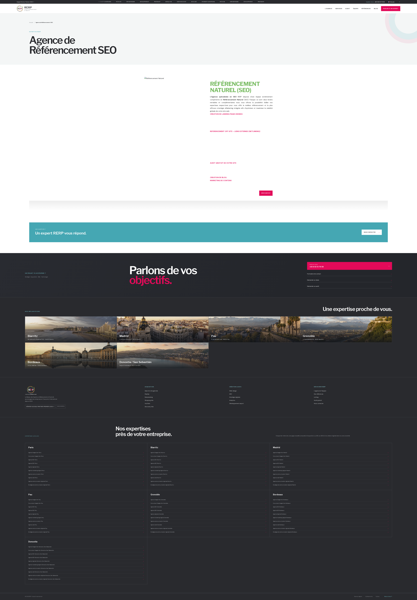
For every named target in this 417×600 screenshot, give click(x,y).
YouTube (147, 403)
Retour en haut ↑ (388, 596)
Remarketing (149, 397)
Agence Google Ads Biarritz (208, 452)
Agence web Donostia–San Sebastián (86, 572)
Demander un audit (349, 286)
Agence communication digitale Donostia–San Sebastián (86, 575)
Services (338, 8)
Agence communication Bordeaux (331, 521)
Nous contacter (372, 232)
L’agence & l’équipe (320, 391)
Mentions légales (358, 596)
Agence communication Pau (86, 521)
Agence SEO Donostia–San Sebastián (86, 557)
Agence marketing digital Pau (86, 517)
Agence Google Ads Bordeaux (331, 499)
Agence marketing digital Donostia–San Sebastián (86, 564)
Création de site (165, 1)
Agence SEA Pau (86, 507)
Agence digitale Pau (86, 514)
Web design (233, 391)
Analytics (232, 400)
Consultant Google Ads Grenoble (208, 503)
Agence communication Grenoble (208, 521)
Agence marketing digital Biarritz (208, 470)
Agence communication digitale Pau (86, 528)
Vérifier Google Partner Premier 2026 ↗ (40, 406)
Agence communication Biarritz (208, 474)
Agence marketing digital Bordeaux (331, 517)
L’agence (328, 8)
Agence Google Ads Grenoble (208, 499)
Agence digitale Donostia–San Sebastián (86, 561)
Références (366, 8)
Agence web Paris (86, 477)
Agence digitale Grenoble (208, 514)
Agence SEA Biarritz (208, 459)
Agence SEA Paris (86, 459)
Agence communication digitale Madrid (331, 481)
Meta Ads (102, 1)
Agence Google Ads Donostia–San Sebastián (86, 546)
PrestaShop (140, 1)
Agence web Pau (86, 525)
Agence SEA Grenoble (208, 507)
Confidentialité (368, 596)
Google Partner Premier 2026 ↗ (25, 2)
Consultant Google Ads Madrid (331, 456)
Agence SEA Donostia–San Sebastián (86, 554)
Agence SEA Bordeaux (331, 507)
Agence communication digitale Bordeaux (331, 528)
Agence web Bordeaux (331, 525)
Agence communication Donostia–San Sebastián (86, 568)
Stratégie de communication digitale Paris (86, 485)
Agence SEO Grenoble (208, 510)
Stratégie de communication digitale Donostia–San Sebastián (86, 579)
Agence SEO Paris (86, 463)
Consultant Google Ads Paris (86, 456)
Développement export (236, 403)
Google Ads (152, 1)
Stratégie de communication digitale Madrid (331, 485)
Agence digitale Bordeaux (331, 514)
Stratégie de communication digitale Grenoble (208, 532)
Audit (347, 8)
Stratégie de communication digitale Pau (86, 532)
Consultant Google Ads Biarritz (208, 456)
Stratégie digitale (234, 397)
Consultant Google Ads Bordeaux (331, 503)
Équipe (355, 8)
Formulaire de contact (349, 274)
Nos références (318, 394)
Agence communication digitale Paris (86, 481)
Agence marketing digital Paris (86, 470)
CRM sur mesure (114, 1)
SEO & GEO (178, 1)
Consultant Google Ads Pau (86, 503)
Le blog (316, 397)
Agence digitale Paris (86, 467)
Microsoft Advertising (192, 1)
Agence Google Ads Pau (86, 499)
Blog (376, 8)
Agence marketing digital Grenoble (208, 517)
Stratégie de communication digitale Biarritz (208, 485)
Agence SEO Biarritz (208, 463)
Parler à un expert (390, 8)
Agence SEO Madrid (331, 463)
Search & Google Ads (151, 391)
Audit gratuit (318, 400)
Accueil (31, 22)
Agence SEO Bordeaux (331, 510)
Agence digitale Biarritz (208, 467)
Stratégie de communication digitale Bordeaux (331, 532)
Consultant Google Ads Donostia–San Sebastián (86, 550)
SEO (230, 394)
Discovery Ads (149, 407)
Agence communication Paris (86, 474)
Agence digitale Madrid (331, 467)
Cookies (377, 596)
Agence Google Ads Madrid (331, 452)
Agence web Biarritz (208, 477)
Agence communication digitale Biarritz (208, 481)
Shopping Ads (149, 400)
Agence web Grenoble (208, 525)
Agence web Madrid (331, 477)
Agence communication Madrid (331, 474)
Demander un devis (349, 280)
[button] (226, 114)
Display (147, 394)
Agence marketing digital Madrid (331, 470)
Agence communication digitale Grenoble (208, 528)
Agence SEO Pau (86, 510)
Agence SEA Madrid (331, 459)
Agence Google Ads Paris (86, 452)
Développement (128, 1)
